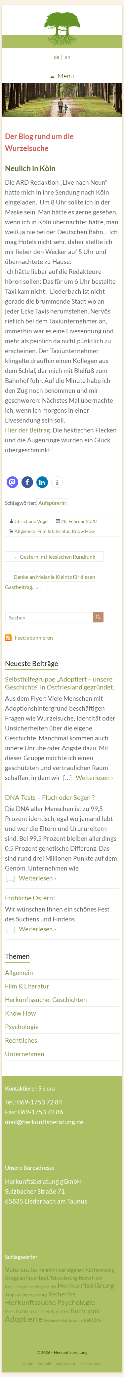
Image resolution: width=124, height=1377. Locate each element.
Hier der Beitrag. (28, 430)
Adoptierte (24, 1318)
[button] (12, 482)
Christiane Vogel (32, 521)
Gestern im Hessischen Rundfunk (54, 556)
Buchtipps (84, 1311)
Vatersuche (21, 1269)
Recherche (61, 1294)
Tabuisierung (64, 1278)
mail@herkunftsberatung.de (44, 1122)
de (56, 57)
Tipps (11, 1294)
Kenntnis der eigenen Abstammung (76, 1270)
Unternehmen (24, 1054)
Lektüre (92, 1320)
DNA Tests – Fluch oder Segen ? (50, 797)
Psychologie (22, 1026)
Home (27, 1363)
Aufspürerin (52, 503)
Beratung (39, 1294)
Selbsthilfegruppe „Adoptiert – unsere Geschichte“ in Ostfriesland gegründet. (59, 683)
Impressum (65, 1363)
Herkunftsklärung (86, 1285)
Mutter (24, 1294)
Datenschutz (90, 1363)
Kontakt (44, 1363)
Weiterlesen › (94, 777)
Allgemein (25, 531)
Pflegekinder (46, 1286)
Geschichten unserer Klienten (37, 1311)
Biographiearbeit (27, 1277)
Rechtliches (21, 1040)
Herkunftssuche (30, 1302)
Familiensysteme (19, 1286)
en (67, 57)
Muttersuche (71, 1320)
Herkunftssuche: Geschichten (46, 999)
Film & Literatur (53, 531)
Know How (83, 531)
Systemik (51, 1320)
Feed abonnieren (34, 637)
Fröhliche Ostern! (30, 898)
